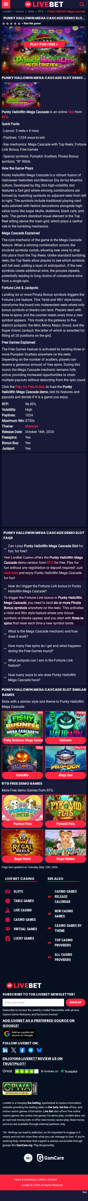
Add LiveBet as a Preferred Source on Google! (39, 1023)
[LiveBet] (44, 4)
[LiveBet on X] (13, 1050)
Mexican (31, 426)
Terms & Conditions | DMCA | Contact (44, 1179)
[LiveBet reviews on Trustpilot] (43, 1071)
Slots (31, 11)
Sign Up (76, 1002)
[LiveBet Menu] (6, 4)
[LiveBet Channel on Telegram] (30, 1050)
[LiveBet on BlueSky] (39, 1050)
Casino (20, 11)
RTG (40, 11)
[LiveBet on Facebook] (22, 1050)
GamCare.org (24, 1145)
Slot (71, 112)
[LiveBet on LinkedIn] (5, 1050)
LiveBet (7, 11)
